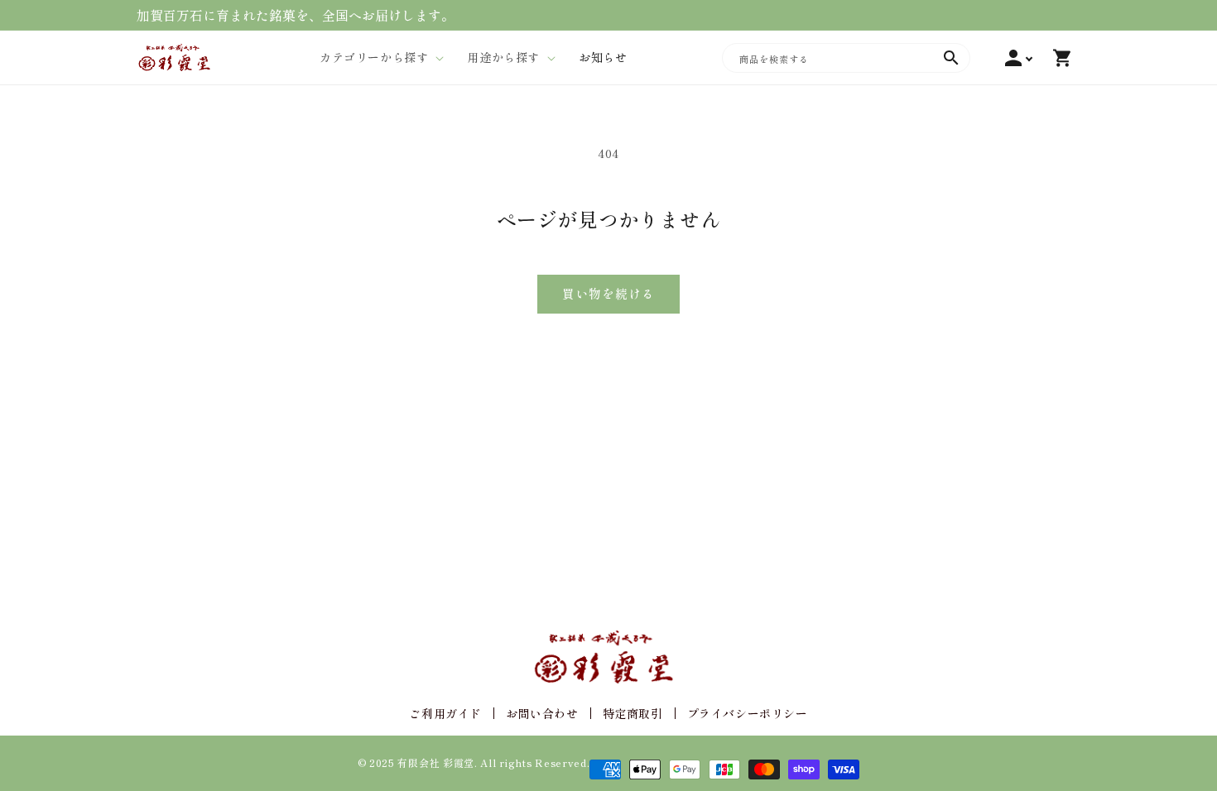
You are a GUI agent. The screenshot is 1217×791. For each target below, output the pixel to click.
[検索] (951, 58)
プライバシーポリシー (747, 713)
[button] (376, 57)
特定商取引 (633, 713)
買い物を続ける (608, 293)
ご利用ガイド (445, 713)
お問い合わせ (542, 713)
